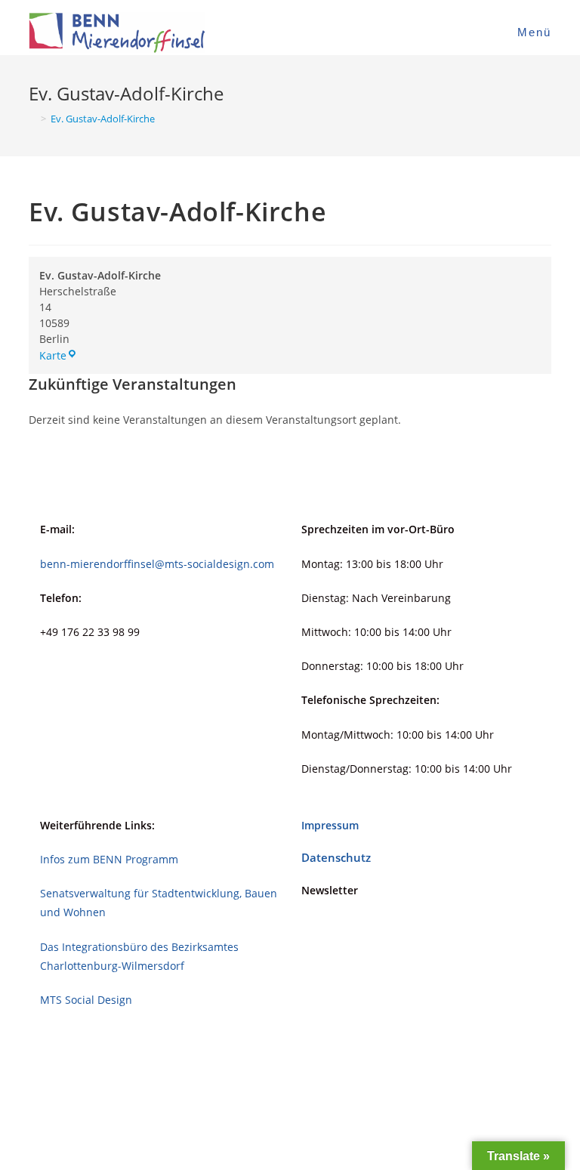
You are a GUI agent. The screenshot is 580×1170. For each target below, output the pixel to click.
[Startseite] (32, 118)
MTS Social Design (86, 999)
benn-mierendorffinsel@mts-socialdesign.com (157, 564)
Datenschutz (336, 857)
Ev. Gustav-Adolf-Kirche (103, 118)
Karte (58, 355)
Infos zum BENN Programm (109, 859)
